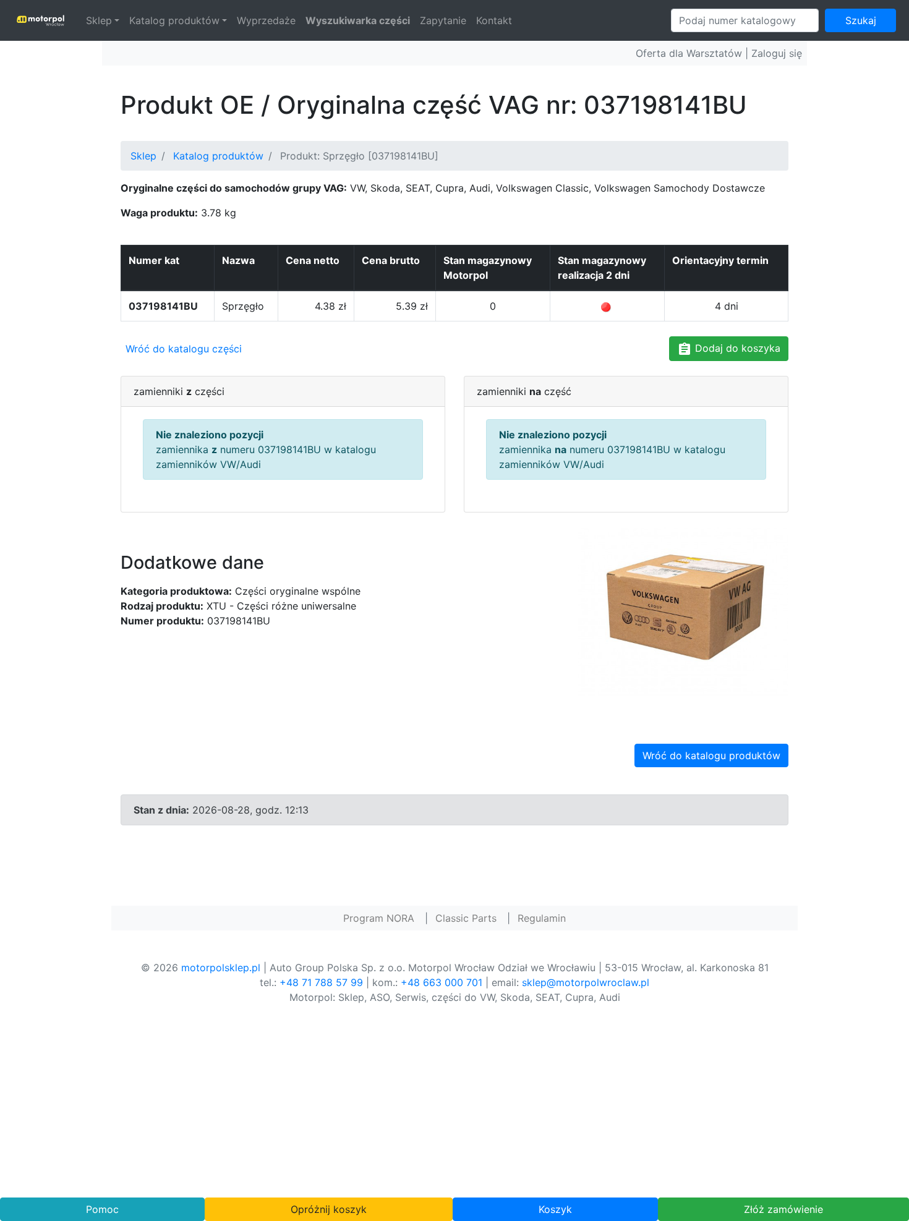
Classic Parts (466, 918)
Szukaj (860, 20)
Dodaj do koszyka (736, 348)
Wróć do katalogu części (184, 348)
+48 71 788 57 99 (321, 982)
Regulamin (542, 918)
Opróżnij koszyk (329, 1209)
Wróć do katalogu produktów (711, 755)
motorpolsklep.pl (220, 967)
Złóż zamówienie (783, 1209)
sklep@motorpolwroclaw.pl (585, 982)
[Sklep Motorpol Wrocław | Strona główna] (40, 20)
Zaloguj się (776, 53)
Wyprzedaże (266, 20)
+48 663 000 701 (441, 982)
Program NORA (378, 918)
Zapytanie (443, 20)
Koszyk (555, 1209)
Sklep (99, 20)
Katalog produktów (174, 20)
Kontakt (494, 20)
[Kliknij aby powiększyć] (683, 610)
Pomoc (102, 1209)
